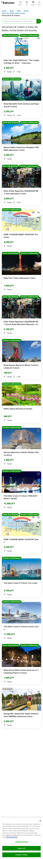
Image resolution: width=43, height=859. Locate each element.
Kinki (19, 11)
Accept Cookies (21, 855)
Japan (12, 11)
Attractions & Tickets (11, 15)
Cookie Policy (12, 837)
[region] (21, 838)
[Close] (40, 820)
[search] (39, 21)
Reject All (21, 848)
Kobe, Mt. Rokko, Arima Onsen (13, 13)
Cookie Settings (21, 842)
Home (4, 11)
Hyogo (26, 11)
